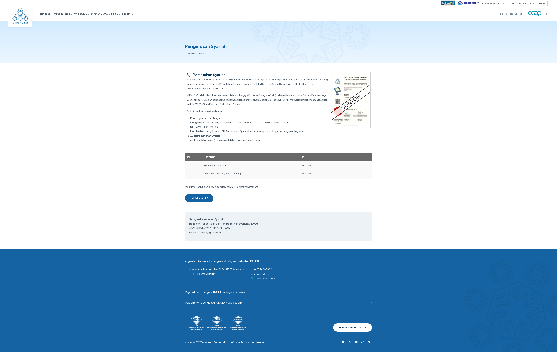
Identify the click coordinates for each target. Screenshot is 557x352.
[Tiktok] (363, 342)
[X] (506, 14)
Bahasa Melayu (538, 3)
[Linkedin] (521, 14)
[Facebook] (501, 14)
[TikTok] (516, 14)
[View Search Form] (546, 14)
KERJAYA (506, 3)
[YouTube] (511, 14)
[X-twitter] (349, 342)
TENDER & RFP (519, 3)
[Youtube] (356, 342)
